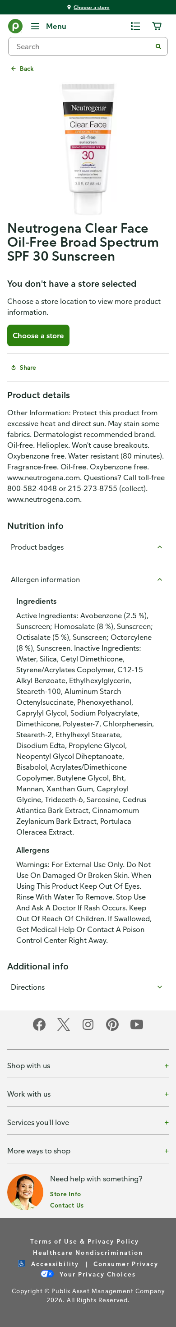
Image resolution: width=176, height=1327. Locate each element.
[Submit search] (158, 46)
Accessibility (54, 1263)
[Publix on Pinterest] (112, 1029)
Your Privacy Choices (96, 1274)
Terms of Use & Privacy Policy (84, 1241)
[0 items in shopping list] (135, 26)
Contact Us (67, 1205)
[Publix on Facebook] (39, 1029)
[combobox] (83, 46)
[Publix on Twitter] (63, 1029)
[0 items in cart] (157, 26)
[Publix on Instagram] (88, 1029)
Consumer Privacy (125, 1263)
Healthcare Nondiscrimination (88, 1252)
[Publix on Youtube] (137, 1029)
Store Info (65, 1194)
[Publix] (15, 28)
